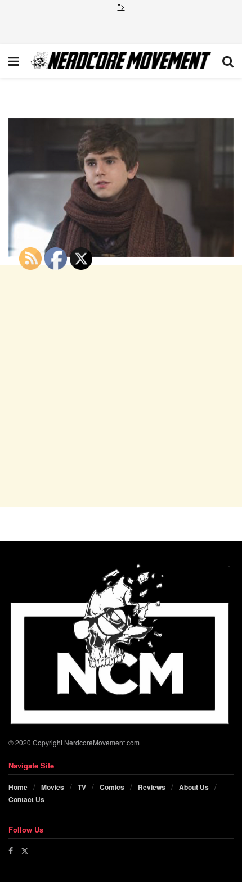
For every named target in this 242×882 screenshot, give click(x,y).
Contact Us (26, 799)
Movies (52, 787)
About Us (194, 787)
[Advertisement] (121, 26)
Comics (112, 787)
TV (82, 787)
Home (18, 787)
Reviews (151, 787)
